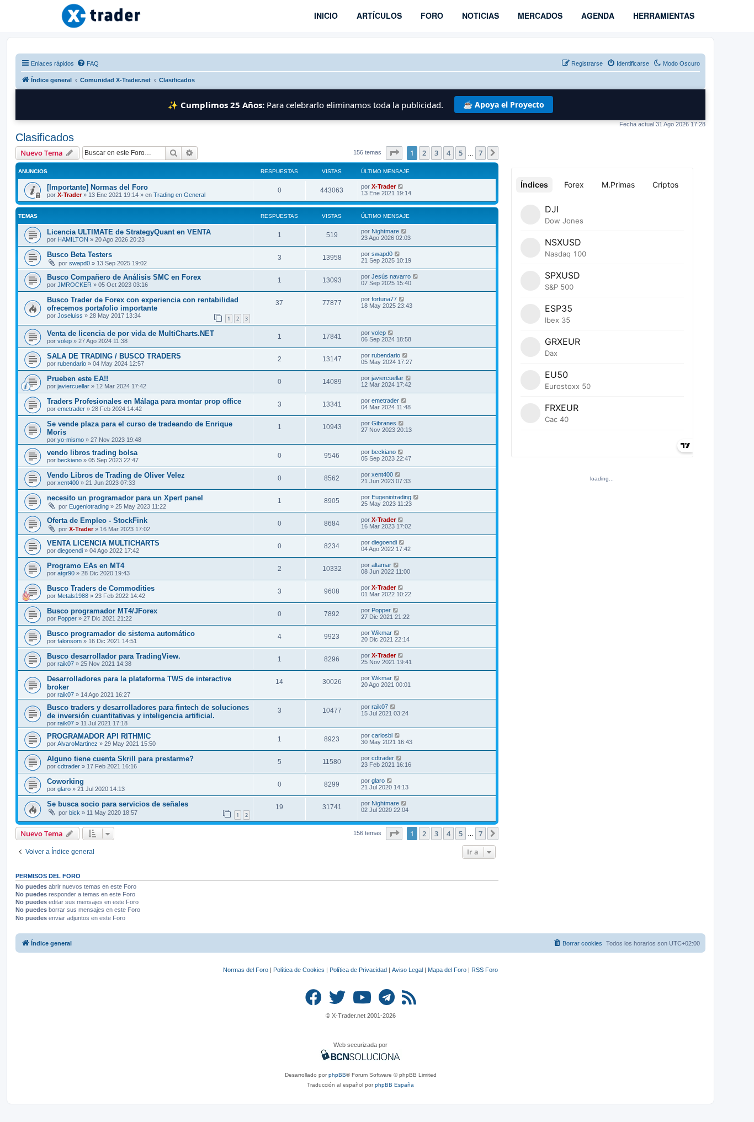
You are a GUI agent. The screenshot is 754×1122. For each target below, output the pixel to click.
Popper (67, 618)
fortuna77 (384, 299)
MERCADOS (539, 15)
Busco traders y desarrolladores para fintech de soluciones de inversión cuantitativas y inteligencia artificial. (148, 711)
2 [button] (424, 153)
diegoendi (70, 550)
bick (74, 812)
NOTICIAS (479, 15)
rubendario (71, 363)
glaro (64, 789)
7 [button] (480, 153)
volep (64, 341)
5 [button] (461, 153)
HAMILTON (72, 239)
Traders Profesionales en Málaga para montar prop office (144, 401)
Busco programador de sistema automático (121, 633)
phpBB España (394, 1085)
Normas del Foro (245, 969)
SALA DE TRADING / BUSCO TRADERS (114, 356)
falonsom (69, 641)
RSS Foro (484, 969)
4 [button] (448, 153)
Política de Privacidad (358, 969)
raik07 (65, 663)
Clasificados (44, 137)
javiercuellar (73, 386)
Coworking (65, 781)
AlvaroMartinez (77, 743)
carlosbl (381, 735)
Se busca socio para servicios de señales (117, 804)
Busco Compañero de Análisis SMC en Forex (124, 277)
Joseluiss (70, 315)
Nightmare (385, 231)
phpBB (337, 1075)
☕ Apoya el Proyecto (503, 104)
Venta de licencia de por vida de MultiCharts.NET (130, 333)
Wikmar (381, 632)
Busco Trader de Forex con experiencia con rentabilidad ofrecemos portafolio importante (142, 304)
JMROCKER (74, 284)
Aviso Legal (407, 969)
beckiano (69, 460)
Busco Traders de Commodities (101, 588)
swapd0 (79, 263)
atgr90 (66, 573)
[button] (394, 152)
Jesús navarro (391, 276)
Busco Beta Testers (79, 254)
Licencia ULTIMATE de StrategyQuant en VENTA (129, 232)
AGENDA (596, 15)
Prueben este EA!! (77, 379)
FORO (430, 15)
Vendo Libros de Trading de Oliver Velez (116, 475)
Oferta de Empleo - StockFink (97, 520)
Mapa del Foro (447, 969)
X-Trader (69, 194)
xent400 (68, 482)
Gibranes (383, 423)
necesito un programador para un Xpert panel (125, 498)
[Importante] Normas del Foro (97, 187)
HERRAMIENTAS (662, 15)
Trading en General (179, 194)
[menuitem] (88, 63)
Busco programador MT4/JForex (102, 611)
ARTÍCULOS (378, 15)
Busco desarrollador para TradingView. (113, 656)
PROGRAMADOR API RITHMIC (99, 736)
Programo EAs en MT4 (85, 566)
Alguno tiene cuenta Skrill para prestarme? (120, 759)
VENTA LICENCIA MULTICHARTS (103, 543)
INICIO (325, 15)
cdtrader (68, 766)
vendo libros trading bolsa (92, 452)
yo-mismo (70, 439)
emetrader (71, 408)
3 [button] (436, 153)
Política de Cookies (299, 969)
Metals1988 (72, 595)
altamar (381, 565)
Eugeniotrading (89, 506)
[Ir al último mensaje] (401, 186)
